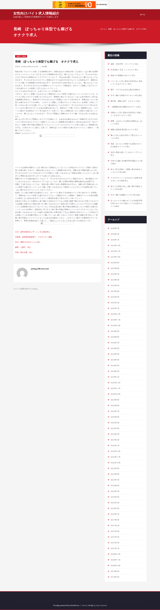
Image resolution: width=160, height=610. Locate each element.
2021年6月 (115, 520)
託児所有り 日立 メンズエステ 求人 (124, 69)
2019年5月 (115, 577)
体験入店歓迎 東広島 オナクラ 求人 (124, 129)
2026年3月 (115, 228)
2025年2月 (115, 302)
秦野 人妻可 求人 (23, 247)
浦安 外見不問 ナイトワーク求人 (125, 64)
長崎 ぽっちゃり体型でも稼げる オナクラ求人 (127, 29)
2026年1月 (115, 240)
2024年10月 (115, 325)
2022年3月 (115, 502)
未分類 (44, 66)
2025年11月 (115, 251)
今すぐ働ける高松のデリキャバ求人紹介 (126, 95)
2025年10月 (115, 257)
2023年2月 (115, 440)
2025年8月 (115, 268)
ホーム (142, 14)
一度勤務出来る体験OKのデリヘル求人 (126, 107)
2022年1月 (115, 514)
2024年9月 (115, 331)
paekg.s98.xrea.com (29, 66)
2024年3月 (115, 365)
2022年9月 (115, 468)
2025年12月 (115, 245)
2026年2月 (115, 234)
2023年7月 (115, 411)
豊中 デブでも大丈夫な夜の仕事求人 (125, 89)
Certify (90, 605)
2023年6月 (115, 417)
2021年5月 (115, 525)
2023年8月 (115, 405)
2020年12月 (115, 554)
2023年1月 (115, 445)
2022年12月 (115, 451)
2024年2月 (115, 371)
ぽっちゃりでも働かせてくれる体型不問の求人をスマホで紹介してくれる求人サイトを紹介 (126, 203)
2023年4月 (115, 428)
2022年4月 (115, 497)
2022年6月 (115, 485)
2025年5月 (115, 285)
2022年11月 (115, 457)
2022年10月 (115, 462)
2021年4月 (115, 531)
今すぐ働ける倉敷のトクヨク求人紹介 (125, 195)
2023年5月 (115, 422)
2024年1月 (115, 377)
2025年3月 (115, 297)
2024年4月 (115, 360)
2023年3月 (115, 434)
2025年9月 (115, 262)
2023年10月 (115, 394)
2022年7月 (115, 480)
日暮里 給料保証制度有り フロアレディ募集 (33, 237)
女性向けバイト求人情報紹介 (36, 13)
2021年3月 (115, 537)
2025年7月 (115, 274)
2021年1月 (115, 548)
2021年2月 (115, 542)
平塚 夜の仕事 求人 (24, 252)
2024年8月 (115, 337)
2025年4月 (115, 291)
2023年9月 (115, 400)
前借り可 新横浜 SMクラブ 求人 (123, 75)
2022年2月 (115, 508)
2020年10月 (115, 565)
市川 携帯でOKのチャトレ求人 (28, 242)
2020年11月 (115, 560)
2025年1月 (115, 308)
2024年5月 (115, 354)
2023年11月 (115, 388)
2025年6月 (115, 280)
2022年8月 (115, 474)
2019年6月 (115, 571)
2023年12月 (115, 382)
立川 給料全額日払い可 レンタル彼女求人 (32, 232)
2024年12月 (115, 314)
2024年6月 (115, 348)
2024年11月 (115, 320)
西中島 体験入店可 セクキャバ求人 (125, 101)
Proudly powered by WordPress (66, 605)
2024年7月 (115, 342)
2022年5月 (115, 491)
